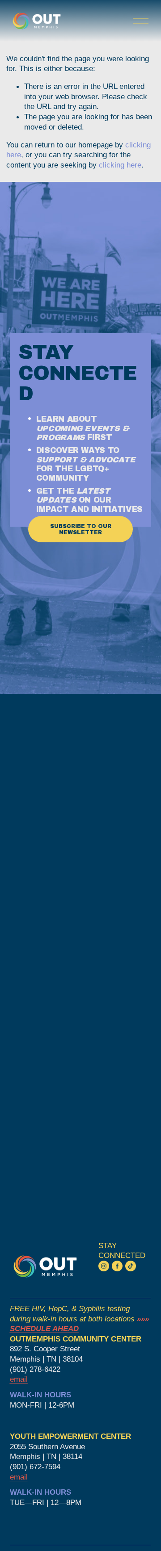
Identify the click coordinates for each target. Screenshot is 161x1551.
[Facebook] (117, 1266)
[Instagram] (103, 1266)
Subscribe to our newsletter (80, 529)
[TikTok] (130, 1266)
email (19, 1476)
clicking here (120, 164)
